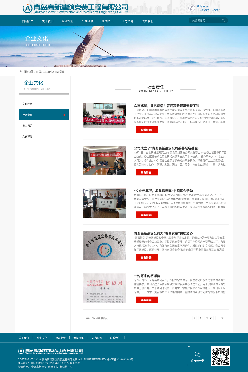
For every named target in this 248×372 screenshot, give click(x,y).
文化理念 (27, 103)
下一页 (209, 318)
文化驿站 (27, 136)
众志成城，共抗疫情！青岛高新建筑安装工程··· (168, 105)
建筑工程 (53, 366)
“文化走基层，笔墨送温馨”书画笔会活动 (163, 190)
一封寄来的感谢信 (147, 275)
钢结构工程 (66, 366)
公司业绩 (60, 337)
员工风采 (27, 125)
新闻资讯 (79, 337)
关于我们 (24, 337)
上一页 (220, 318)
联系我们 (115, 337)
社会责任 (59, 71)
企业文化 (48, 71)
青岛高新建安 (38, 366)
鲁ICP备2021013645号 (120, 359)
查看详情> (147, 129)
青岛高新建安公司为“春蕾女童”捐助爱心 (163, 233)
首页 (38, 71)
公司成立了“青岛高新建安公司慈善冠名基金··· (167, 148)
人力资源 (97, 337)
